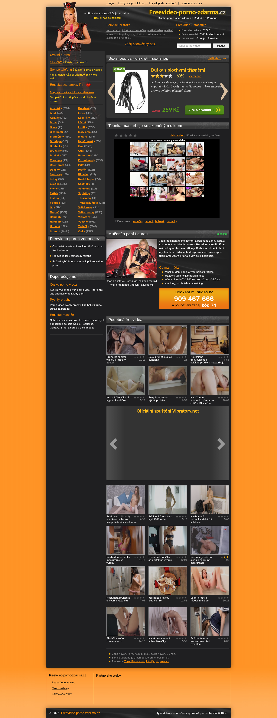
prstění (149, 221)
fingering (130, 34)
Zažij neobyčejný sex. (140, 44)
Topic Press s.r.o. (134, 661)
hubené (159, 221)
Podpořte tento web (63, 682)
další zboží (214, 58)
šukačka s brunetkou (118, 37)
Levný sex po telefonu (131, 3)
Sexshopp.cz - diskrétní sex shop (138, 58)
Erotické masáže (62, 315)
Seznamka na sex (191, 3)
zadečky (137, 221)
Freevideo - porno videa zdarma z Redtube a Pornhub (69, 28)
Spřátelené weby (62, 693)
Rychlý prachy (60, 299)
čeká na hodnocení (126, 136)
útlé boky (159, 34)
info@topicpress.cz (157, 661)
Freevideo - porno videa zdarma (187, 12)
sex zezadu (113, 30)
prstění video (155, 30)
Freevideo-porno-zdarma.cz (80, 713)
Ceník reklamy (60, 688)
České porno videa (63, 284)
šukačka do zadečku (134, 30)
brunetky (172, 221)
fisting (120, 34)
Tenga (110, 3)
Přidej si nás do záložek (107, 17)
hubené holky (145, 34)
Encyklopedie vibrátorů (162, 3)
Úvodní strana (60, 55)
